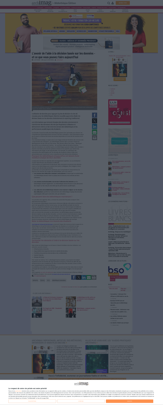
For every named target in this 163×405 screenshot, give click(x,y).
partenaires (18, 391)
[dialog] (81, 392)
